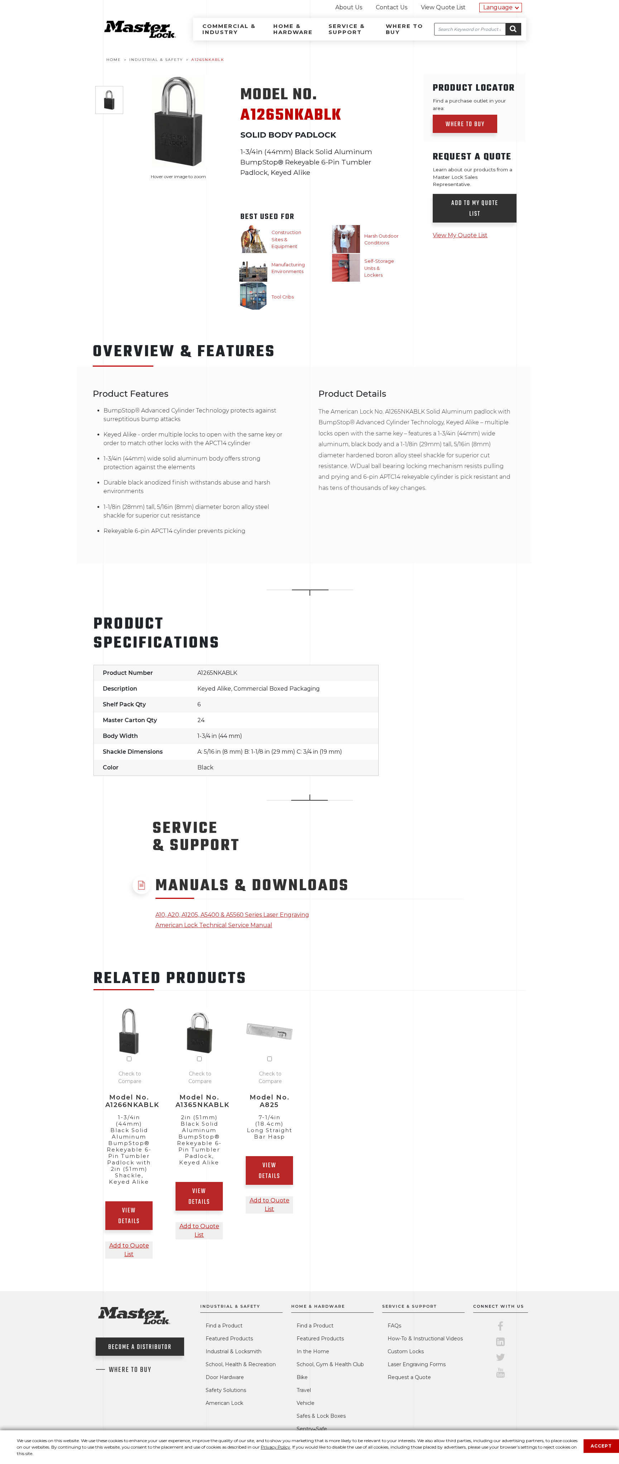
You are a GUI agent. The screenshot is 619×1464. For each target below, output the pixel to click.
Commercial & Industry (229, 29)
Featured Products (229, 1338)
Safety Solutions (226, 1390)
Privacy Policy (275, 1447)
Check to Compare (129, 1077)
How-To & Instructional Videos (425, 1338)
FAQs (394, 1325)
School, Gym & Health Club (330, 1364)
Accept (601, 1446)
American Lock (224, 1403)
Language (498, 7)
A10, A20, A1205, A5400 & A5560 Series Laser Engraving (232, 914)
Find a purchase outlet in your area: (469, 104)
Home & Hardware (293, 29)
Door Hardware (225, 1377)
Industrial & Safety (230, 1306)
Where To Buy (130, 1370)
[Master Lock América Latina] (131, 36)
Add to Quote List (129, 1250)
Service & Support (346, 29)
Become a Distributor (140, 1347)
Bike (302, 1377)
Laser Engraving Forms (417, 1364)
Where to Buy (404, 29)
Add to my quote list (474, 208)
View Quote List (443, 7)
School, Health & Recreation (241, 1364)
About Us (348, 7)
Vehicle (306, 1403)
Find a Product (224, 1325)
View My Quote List (460, 235)
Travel (304, 1390)
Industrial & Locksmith (233, 1351)
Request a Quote (409, 1377)
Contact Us (391, 7)
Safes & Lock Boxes (321, 1416)
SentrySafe (312, 1429)
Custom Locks (406, 1351)
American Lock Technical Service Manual (213, 925)
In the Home (313, 1351)
